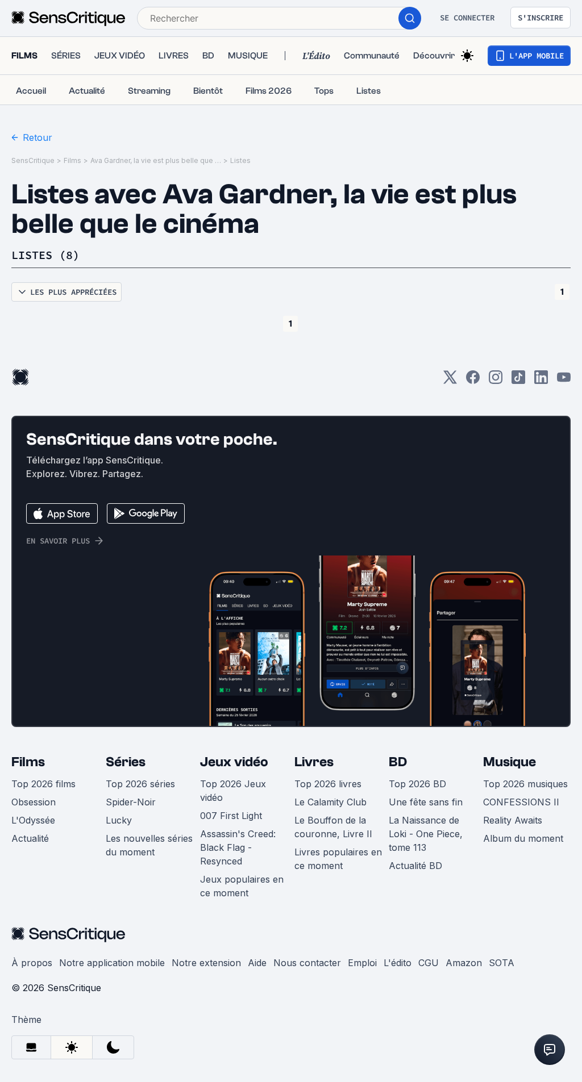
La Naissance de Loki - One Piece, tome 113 (426, 833)
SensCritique (33, 160)
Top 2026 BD (417, 783)
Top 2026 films (43, 783)
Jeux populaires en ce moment (242, 886)
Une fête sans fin (426, 802)
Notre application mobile (112, 962)
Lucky (119, 820)
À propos (31, 962)
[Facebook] (473, 381)
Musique (509, 762)
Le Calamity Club (330, 802)
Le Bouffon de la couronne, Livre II (333, 826)
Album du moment (523, 838)
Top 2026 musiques (525, 783)
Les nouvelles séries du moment (149, 845)
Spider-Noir (131, 802)
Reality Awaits (512, 820)
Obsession (33, 802)
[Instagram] (495, 381)
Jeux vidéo (234, 762)
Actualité (30, 838)
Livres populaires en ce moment (338, 858)
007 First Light (231, 815)
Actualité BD (415, 865)
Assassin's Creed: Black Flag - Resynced (238, 847)
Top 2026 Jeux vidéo (233, 790)
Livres (314, 762)
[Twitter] (450, 381)
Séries (126, 762)
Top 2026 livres (327, 783)
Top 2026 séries (140, 783)
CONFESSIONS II (521, 802)
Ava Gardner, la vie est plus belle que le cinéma (155, 160)
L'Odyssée (33, 820)
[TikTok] (518, 381)
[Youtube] (564, 381)
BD (398, 762)
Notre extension (206, 962)
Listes (240, 160)
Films (72, 160)
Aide (257, 962)
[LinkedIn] (541, 381)
